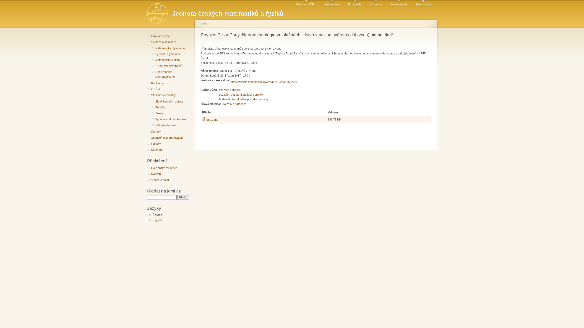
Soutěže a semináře (163, 42)
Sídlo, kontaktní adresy (169, 101)
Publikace (157, 83)
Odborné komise (165, 125)
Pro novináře (423, 4)
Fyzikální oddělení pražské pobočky (241, 94)
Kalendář (157, 149)
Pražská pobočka (230, 90)
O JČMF (156, 89)
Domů (204, 24)
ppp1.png (212, 119)
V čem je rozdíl (160, 180)
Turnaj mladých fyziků (168, 66)
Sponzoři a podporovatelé (167, 137)
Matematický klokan (167, 60)
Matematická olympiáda (170, 48)
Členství (156, 131)
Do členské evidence (164, 168)
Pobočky (160, 107)
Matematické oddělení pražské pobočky (243, 99)
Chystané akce (160, 36)
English (157, 220)
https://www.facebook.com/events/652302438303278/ (264, 82)
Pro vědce (376, 4)
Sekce (159, 113)
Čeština (157, 215)
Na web (156, 174)
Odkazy (156, 144)
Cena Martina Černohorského (165, 74)
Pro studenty (332, 4)
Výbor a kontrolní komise (170, 119)
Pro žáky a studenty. (234, 104)
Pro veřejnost (399, 4)
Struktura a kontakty (163, 95)
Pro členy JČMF (306, 4)
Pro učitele (354, 4)
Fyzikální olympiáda (167, 54)
